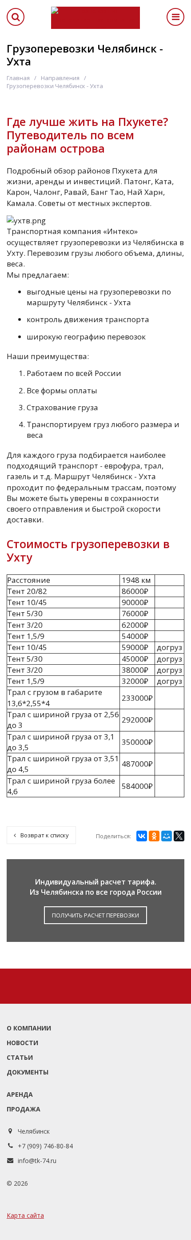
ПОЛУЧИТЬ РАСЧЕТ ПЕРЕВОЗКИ (95, 915)
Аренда (20, 1094)
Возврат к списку (44, 835)
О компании (29, 1028)
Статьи (20, 1057)
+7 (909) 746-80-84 (45, 1146)
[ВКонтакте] (141, 836)
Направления (60, 78)
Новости (22, 1042)
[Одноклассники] (154, 836)
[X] (179, 836)
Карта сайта (25, 1215)
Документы (27, 1072)
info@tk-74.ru (37, 1160)
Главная (18, 78)
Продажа (23, 1109)
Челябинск (34, 1131)
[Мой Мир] (166, 836)
